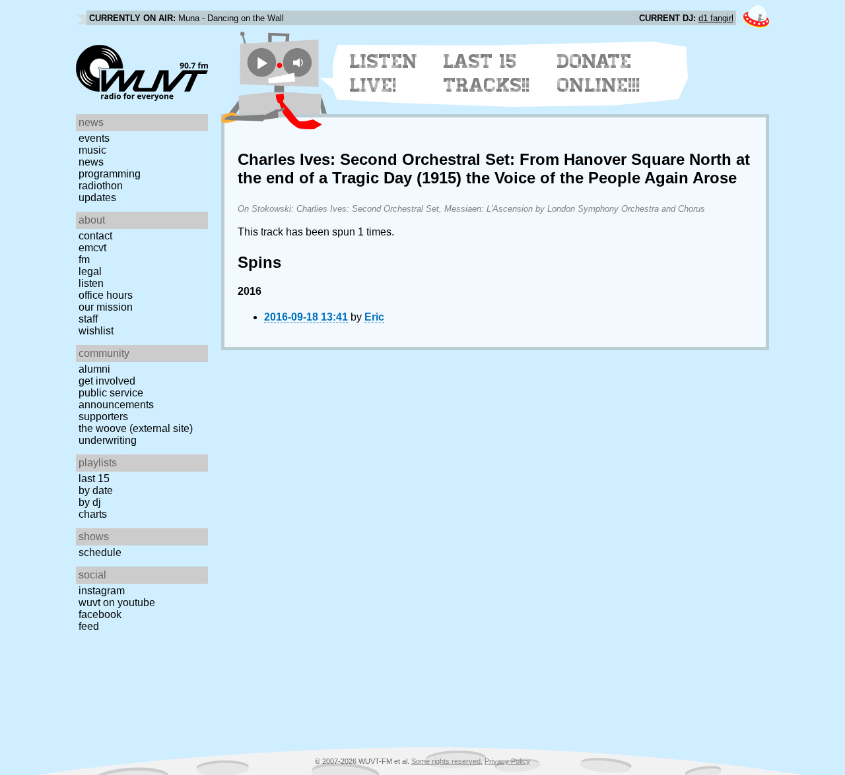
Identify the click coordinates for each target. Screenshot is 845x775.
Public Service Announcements (116, 398)
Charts (93, 514)
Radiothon (101, 185)
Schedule (100, 552)
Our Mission (106, 307)
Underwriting (108, 440)
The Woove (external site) (136, 428)
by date (96, 490)
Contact (95, 235)
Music (92, 150)
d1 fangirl (715, 18)
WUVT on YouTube (117, 602)
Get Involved (107, 381)
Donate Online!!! (598, 73)
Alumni (94, 369)
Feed (89, 626)
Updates (97, 197)
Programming (110, 173)
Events (94, 138)
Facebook (100, 614)
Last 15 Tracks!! (487, 73)
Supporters (103, 416)
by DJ (90, 502)
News (91, 162)
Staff (88, 319)
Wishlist (96, 330)
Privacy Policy (507, 761)
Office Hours (106, 295)
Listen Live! (384, 73)
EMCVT (92, 247)
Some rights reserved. (447, 761)
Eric (374, 317)
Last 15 (94, 478)
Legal (90, 271)
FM (84, 259)
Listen (91, 283)
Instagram (102, 590)
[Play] (262, 62)
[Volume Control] (299, 62)
